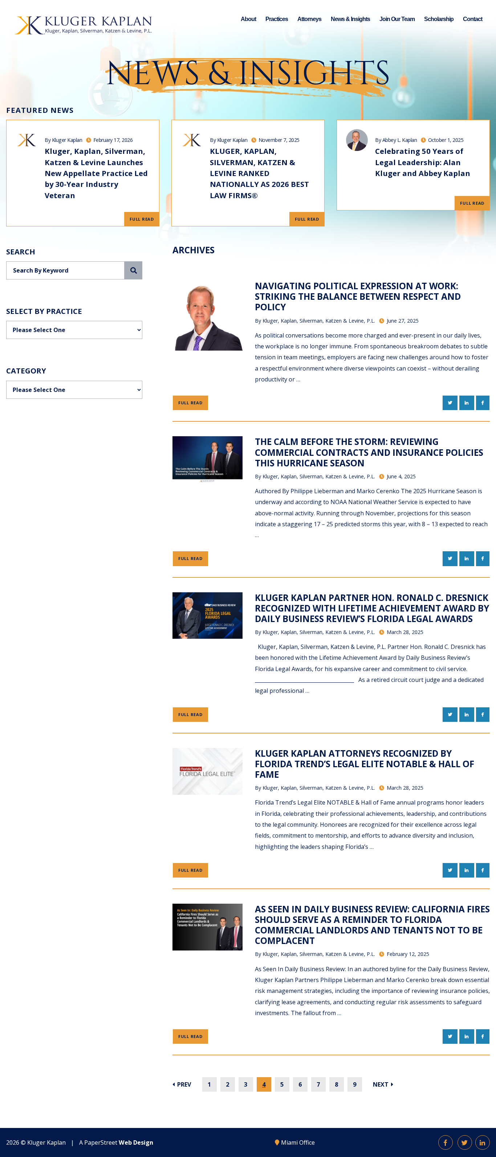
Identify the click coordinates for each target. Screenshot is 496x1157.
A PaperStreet (116, 1142)
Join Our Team (397, 19)
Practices (276, 19)
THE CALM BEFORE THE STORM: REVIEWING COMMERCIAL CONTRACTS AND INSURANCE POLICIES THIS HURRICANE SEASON (369, 452)
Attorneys (309, 19)
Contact (472, 19)
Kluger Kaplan (46, 1142)
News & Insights (350, 19)
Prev (183, 1084)
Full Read (142, 219)
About (248, 19)
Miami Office (298, 1142)
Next (381, 1084)
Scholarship (439, 19)
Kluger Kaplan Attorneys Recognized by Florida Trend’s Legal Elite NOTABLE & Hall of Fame (364, 763)
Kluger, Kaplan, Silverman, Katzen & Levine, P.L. (319, 320)
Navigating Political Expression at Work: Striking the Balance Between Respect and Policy (358, 296)
